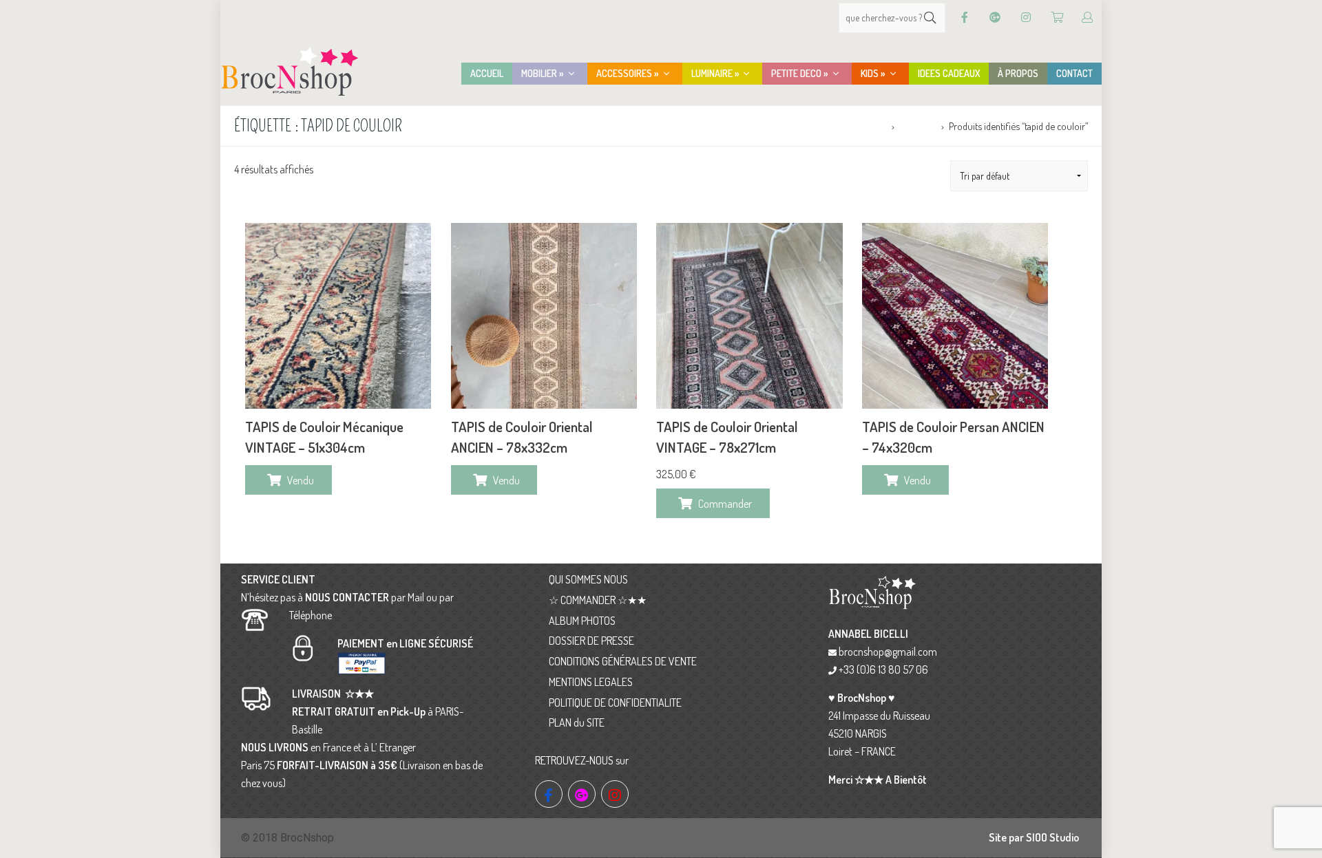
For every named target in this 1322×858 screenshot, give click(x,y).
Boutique (917, 126)
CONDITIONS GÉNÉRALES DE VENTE (623, 661)
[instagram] (615, 794)
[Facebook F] (964, 18)
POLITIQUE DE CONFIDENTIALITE (615, 702)
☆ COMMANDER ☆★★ (598, 600)
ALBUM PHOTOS (582, 621)
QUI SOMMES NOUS (588, 579)
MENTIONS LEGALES (591, 682)
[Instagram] (1026, 18)
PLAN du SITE (577, 722)
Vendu (300, 480)
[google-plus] (582, 794)
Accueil (872, 126)
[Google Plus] (995, 18)
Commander (725, 504)
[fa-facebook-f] (549, 794)
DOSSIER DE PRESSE (591, 640)
